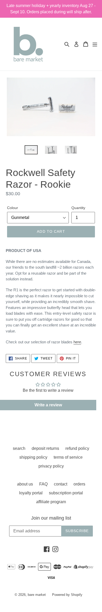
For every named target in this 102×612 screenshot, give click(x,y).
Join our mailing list (51, 518)
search (19, 448)
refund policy (77, 448)
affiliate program (51, 502)
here (77, 342)
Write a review (48, 405)
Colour (12, 208)
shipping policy (33, 457)
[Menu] (95, 44)
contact (60, 484)
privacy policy (51, 466)
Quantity (78, 208)
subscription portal (66, 493)
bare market (37, 595)
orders (79, 484)
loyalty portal (31, 493)
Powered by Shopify (67, 595)
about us (25, 484)
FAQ (43, 484)
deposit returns (45, 448)
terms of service (68, 457)
